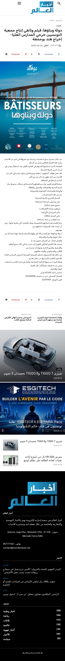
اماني (46, 45)
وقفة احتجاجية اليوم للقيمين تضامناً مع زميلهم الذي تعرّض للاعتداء (49, 319)
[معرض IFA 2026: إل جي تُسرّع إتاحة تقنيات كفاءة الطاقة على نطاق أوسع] (10, 460)
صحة (5, 590)
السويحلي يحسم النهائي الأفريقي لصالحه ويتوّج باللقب (17, 318)
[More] (6, 54)
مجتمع (5, 578)
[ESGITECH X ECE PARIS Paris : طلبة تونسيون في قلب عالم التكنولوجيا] (32, 409)
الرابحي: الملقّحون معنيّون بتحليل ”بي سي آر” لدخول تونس (31, 594)
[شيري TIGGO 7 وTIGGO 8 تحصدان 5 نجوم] (32, 356)
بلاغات (51, 20)
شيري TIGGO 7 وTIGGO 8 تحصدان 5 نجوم (41, 441)
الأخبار (5, 565)
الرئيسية (59, 20)
